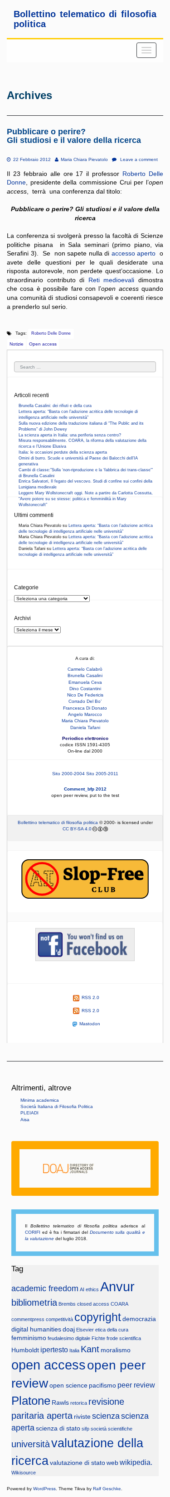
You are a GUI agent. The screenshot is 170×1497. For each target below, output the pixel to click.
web (112, 1462)
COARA (119, 1304)
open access (48, 1364)
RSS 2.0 (90, 997)
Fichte (98, 1338)
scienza (106, 1416)
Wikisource (23, 1472)
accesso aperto (134, 253)
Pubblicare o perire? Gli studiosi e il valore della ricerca (74, 136)
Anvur (117, 1286)
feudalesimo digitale (69, 1338)
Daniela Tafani (85, 727)
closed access (93, 1304)
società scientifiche (111, 1428)
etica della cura (111, 1329)
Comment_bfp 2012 (85, 788)
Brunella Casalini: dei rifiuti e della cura (55, 405)
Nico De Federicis (85, 694)
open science (68, 1385)
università (30, 1444)
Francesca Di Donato (85, 708)
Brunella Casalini (85, 675)
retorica (78, 1403)
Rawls (60, 1402)
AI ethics (89, 1289)
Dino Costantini (85, 688)
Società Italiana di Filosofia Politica (56, 1106)
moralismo (116, 1350)
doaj (69, 1329)
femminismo (28, 1338)
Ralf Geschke (107, 1488)
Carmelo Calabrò (85, 669)
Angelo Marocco (85, 714)
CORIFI (32, 1232)
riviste (82, 1416)
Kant (90, 1349)
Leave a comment (138, 159)
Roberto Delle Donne (51, 333)
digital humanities (36, 1329)
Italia (74, 1350)
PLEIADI (29, 1112)
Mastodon (89, 1023)
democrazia (139, 1319)
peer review (136, 1385)
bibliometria (34, 1303)
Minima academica (39, 1100)
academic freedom (44, 1288)
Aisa (24, 1119)
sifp (85, 1428)
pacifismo (102, 1385)
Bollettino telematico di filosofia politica (58, 822)
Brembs (67, 1304)
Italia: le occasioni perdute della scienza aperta (63, 452)
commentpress (27, 1319)
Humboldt (25, 1350)
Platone (30, 1400)
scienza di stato (58, 1428)
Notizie (17, 343)
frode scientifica (124, 1338)
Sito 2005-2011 (102, 773)
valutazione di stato (77, 1462)
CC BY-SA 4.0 (77, 828)
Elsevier (85, 1329)
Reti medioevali (111, 280)
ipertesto (54, 1349)
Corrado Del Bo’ (85, 701)
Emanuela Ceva (85, 682)
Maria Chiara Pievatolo (84, 159)
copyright (97, 1317)
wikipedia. (136, 1462)
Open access (43, 343)
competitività (59, 1319)
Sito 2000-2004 (68, 773)
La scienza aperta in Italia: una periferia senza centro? (70, 435)
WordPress (44, 1488)
